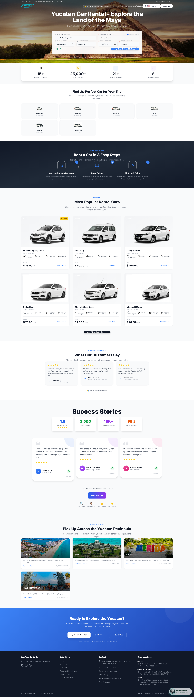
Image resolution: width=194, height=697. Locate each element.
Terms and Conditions (68, 671)
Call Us (120, 635)
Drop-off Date (105, 41)
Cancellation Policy (67, 677)
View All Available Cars (95, 332)
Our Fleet (119, 6)
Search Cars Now (80, 635)
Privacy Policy (65, 674)
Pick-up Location (63, 34)
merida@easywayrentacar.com (44, 1)
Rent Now (95, 495)
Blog (141, 6)
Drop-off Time (126, 41)
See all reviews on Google (98, 390)
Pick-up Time (83, 41)
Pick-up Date (62, 41)
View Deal (60, 265)
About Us (63, 664)
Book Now (167, 6)
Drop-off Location (107, 34)
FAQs (138, 6)
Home (114, 6)
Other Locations (129, 6)
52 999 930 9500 (109, 671)
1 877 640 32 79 (26, 1)
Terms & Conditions (144, 693)
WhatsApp (60, 1)
